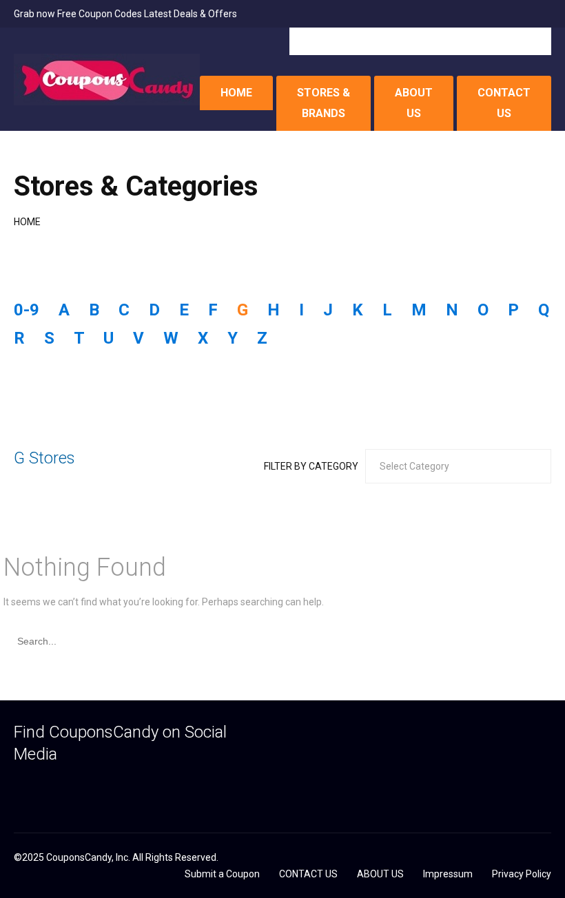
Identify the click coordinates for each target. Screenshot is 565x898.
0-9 (26, 310)
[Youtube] (127, 787)
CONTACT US (504, 103)
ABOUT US (414, 103)
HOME (236, 92)
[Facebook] (20, 787)
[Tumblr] (74, 787)
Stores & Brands (323, 103)
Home (27, 221)
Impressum (448, 873)
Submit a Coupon (222, 873)
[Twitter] (47, 787)
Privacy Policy (521, 873)
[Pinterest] (100, 787)
